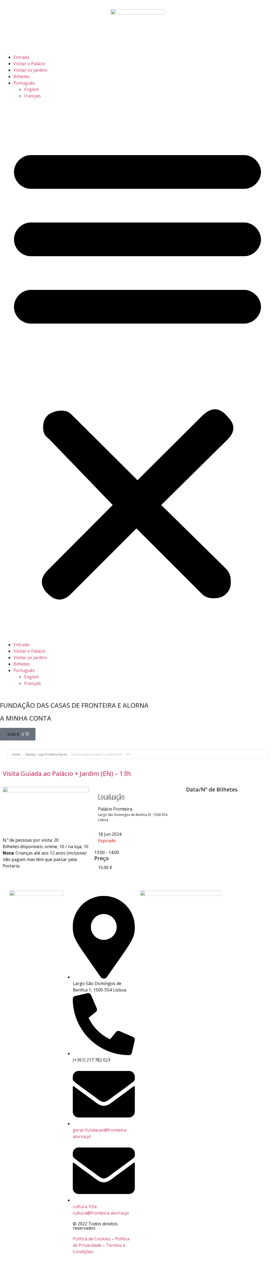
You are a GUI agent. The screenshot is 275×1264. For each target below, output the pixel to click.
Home (16, 754)
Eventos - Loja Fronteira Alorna (46, 754)
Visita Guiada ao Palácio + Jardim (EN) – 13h (67, 773)
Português (24, 83)
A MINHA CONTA (25, 718)
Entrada (21, 57)
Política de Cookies (91, 1239)
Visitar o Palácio (29, 64)
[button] (137, 370)
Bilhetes (21, 76)
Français (32, 96)
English (31, 89)
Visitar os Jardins (30, 70)
